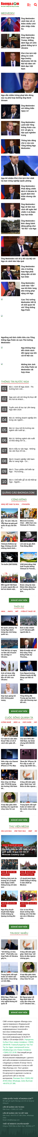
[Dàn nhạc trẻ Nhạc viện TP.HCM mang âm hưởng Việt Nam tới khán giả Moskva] (9, 774)
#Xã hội (4, 903)
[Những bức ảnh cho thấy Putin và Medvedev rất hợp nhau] (10, 367)
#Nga (3, 611)
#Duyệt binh (11, 872)
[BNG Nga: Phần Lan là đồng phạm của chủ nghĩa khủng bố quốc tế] (9, 990)
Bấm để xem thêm (19, 600)
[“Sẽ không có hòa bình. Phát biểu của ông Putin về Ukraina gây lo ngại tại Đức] (9, 944)
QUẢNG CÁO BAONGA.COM (18, 492)
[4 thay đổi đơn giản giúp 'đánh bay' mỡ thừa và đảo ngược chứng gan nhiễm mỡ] (28, 774)
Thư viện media (19, 826)
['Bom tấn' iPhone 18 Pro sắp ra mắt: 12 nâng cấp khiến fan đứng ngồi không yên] (28, 754)
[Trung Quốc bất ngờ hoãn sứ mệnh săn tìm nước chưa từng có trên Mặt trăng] (28, 797)
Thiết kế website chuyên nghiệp (16, 1124)
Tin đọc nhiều (19, 933)
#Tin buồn (26, 504)
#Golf (5, 845)
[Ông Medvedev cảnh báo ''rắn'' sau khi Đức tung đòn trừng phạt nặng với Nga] (10, 289)
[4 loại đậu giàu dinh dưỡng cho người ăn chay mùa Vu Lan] (9, 797)
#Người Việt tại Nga (16, 845)
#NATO (10, 611)
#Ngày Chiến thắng (27, 874)
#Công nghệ (6, 722)
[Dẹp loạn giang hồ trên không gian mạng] (9, 688)
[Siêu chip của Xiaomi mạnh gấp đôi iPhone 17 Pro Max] (9, 754)
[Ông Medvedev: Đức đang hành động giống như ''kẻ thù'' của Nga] (10, 227)
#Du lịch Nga (6, 831)
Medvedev (8, 13)
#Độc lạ (17, 722)
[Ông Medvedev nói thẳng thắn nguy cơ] (10, 111)
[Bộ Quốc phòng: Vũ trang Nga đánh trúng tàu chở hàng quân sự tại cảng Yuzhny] (9, 620)
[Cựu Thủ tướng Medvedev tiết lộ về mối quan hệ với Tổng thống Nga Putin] (10, 303)
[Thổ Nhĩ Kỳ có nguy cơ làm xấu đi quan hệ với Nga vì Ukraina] (9, 643)
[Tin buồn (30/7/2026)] (9, 557)
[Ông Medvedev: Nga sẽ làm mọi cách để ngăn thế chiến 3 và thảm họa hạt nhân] (10, 210)
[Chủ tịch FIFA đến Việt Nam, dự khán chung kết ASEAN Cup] (28, 731)
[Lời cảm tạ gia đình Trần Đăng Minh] (28, 536)
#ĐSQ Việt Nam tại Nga (10, 504)
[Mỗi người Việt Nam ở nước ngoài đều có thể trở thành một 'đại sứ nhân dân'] (9, 577)
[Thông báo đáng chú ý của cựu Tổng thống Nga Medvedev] (10, 146)
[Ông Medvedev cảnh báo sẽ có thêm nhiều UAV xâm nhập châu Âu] (10, 24)
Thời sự (19, 606)
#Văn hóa (24, 903)
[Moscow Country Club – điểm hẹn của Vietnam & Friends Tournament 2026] (28, 513)
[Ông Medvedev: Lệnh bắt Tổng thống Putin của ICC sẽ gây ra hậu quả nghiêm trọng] (10, 128)
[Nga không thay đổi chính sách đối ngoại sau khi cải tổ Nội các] (10, 350)
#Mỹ (16, 611)
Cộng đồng (19, 499)
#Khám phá (5, 874)
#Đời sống (12, 903)
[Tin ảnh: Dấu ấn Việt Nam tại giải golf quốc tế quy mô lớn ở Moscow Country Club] (9, 513)
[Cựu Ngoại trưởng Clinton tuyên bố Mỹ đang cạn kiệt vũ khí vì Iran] (28, 666)
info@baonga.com (13, 1120)
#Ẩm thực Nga (20, 831)
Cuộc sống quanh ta (19, 717)
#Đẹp (30, 831)
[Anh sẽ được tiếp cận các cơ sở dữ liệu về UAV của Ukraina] (9, 666)
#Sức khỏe (27, 722)
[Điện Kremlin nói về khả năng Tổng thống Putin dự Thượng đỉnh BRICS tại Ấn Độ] (28, 643)
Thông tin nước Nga (15, 381)
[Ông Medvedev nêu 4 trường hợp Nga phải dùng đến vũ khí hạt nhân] (10, 272)
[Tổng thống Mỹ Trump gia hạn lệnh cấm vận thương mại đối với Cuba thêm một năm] (28, 688)
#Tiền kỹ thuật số (28, 611)
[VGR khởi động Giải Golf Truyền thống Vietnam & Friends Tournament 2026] (28, 557)
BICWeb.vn (29, 1126)
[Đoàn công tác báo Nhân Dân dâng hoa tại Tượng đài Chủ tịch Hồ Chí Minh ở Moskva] (28, 577)
